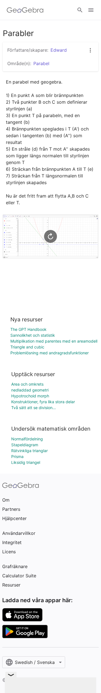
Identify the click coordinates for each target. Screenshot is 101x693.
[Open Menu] (91, 10)
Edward (58, 50)
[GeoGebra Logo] (25, 10)
